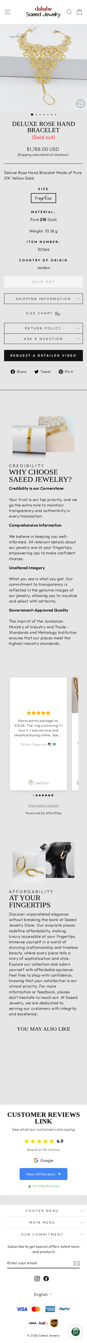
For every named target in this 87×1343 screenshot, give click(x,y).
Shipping (24, 154)
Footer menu (42, 1211)
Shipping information (43, 299)
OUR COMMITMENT (42, 1234)
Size (43, 189)
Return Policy (43, 328)
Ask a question (43, 339)
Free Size (43, 198)
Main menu (42, 1222)
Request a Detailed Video (43, 355)
